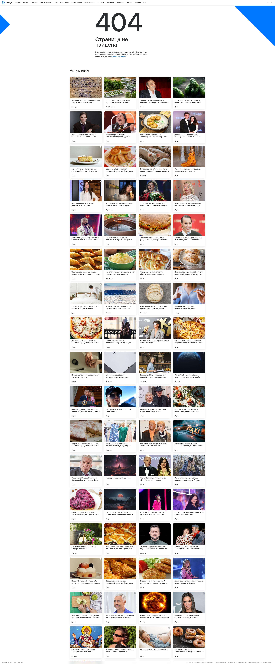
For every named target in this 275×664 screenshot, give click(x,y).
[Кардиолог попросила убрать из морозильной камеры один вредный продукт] (120, 196)
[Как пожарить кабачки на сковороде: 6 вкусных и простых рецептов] (155, 127)
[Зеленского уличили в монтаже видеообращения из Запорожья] (155, 539)
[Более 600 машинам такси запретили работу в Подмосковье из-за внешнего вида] (189, 436)
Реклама (20, 662)
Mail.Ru (4, 662)
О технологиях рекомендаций (204, 662)
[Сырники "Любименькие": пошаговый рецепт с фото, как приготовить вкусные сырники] (120, 162)
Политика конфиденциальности (225, 662)
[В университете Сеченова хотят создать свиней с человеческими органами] (155, 162)
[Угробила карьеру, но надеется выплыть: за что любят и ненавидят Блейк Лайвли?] (189, 162)
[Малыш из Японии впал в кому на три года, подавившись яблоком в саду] (86, 608)
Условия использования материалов (247, 662)
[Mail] (3, 2)
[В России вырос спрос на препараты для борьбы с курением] (189, 299)
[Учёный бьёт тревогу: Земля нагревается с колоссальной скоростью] (189, 368)
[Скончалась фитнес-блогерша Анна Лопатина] (120, 402)
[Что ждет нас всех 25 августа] (120, 471)
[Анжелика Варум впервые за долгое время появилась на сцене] (155, 505)
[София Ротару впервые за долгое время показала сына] (189, 505)
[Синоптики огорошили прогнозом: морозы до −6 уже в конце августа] (120, 333)
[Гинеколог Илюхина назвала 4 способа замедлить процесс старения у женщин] (155, 368)
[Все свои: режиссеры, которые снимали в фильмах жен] (155, 436)
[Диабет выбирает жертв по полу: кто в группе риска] (86, 368)
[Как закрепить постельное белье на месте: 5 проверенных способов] (86, 299)
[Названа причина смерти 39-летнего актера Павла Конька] (86, 127)
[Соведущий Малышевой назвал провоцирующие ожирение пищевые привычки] (155, 299)
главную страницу (118, 56)
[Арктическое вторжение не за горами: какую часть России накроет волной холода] (120, 299)
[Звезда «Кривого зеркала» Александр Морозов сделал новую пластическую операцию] (120, 127)
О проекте (189, 662)
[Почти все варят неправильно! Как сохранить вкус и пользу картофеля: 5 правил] (120, 265)
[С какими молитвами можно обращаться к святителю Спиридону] (86, 642)
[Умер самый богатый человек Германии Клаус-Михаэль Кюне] (86, 471)
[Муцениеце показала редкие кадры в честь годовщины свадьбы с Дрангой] (189, 608)
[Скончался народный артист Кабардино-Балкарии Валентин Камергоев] (189, 539)
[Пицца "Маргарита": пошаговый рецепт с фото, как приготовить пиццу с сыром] (189, 333)
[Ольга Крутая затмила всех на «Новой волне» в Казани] (155, 471)
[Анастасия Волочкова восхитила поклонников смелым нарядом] (189, 196)
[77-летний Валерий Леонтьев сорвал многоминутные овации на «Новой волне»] (155, 196)
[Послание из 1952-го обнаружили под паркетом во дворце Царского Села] (86, 93)
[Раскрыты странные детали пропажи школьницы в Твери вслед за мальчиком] (189, 471)
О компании (12, 662)
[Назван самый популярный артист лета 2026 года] (155, 333)
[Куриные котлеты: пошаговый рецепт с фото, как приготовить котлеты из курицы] (155, 574)
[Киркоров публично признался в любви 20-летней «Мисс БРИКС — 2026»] (86, 230)
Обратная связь (266, 662)
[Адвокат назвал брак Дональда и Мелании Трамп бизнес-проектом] (86, 402)
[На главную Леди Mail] (8, 2)
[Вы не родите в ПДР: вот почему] (155, 642)
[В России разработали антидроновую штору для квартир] (120, 368)
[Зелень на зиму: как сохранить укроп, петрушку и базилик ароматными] (120, 93)
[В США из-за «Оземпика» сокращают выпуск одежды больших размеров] (120, 436)
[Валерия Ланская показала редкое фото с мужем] (86, 196)
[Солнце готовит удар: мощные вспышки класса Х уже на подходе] (155, 608)
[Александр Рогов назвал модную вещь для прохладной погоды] (120, 608)
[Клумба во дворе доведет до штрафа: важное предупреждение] (86, 539)
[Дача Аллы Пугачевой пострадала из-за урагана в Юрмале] (189, 574)
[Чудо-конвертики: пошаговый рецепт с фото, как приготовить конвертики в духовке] (86, 265)
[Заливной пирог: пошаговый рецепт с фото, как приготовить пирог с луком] (155, 230)
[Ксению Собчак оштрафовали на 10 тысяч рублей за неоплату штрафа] (189, 230)
